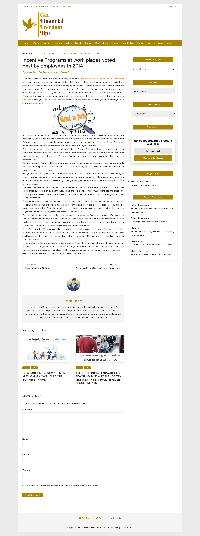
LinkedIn (117, 518)
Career (26, 368)
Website (26, 470)
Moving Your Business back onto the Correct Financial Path (153, 210)
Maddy (134, 228)
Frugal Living (143, 43)
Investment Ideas (83, 43)
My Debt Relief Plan (140, 181)
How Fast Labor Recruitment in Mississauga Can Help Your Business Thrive (46, 376)
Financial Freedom (63, 43)
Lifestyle (115, 43)
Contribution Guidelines (49, 7)
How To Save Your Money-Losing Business (152, 254)
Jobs (34, 368)
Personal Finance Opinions (143, 185)
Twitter (102, 518)
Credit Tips (128, 43)
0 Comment (64, 72)
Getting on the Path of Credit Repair (149, 221)
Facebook (86, 518)
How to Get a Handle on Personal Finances (151, 244)
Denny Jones (31, 72)
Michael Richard (138, 251)
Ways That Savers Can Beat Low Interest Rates (98, 268)
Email (25, 454)
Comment (27, 409)
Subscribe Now (153, 158)
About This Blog (29, 7)
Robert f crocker (139, 205)
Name (25, 439)
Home (25, 43)
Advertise (67, 7)
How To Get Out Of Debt (37, 268)
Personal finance (41, 43)
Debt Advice (101, 43)
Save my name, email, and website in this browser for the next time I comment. (63, 486)
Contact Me (79, 7)
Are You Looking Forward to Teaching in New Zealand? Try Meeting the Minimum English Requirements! (98, 377)
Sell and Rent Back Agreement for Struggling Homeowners (152, 233)
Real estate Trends (162, 43)
